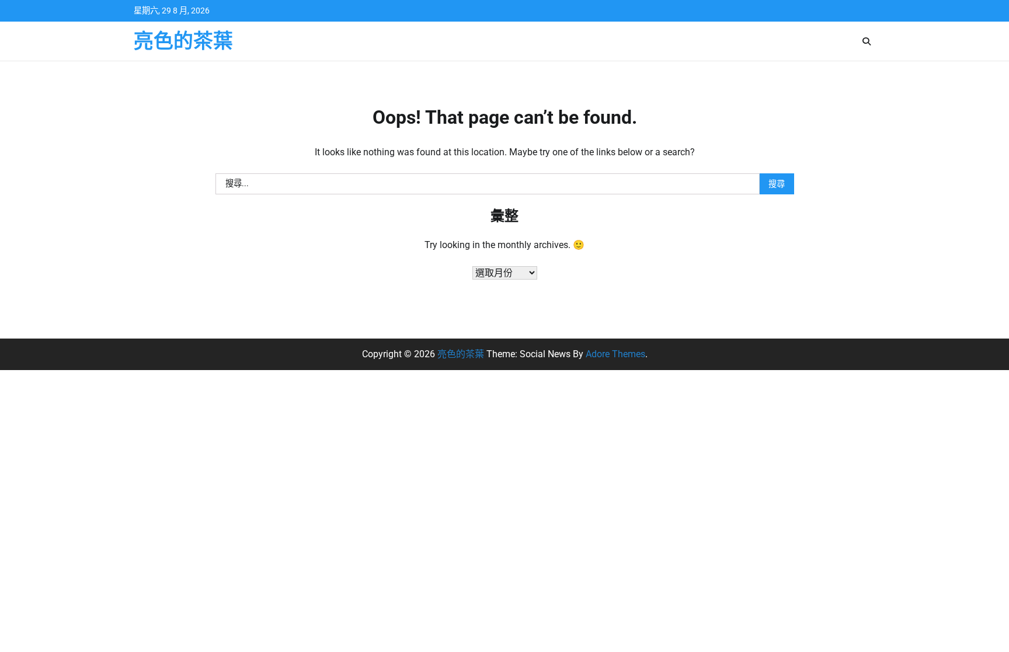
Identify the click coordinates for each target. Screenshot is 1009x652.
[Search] (866, 41)
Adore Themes (615, 354)
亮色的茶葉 (183, 41)
